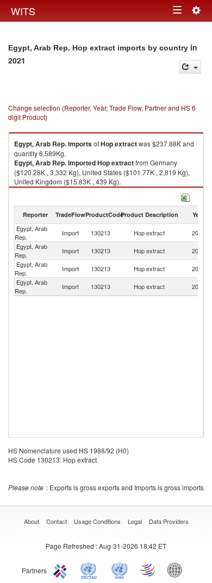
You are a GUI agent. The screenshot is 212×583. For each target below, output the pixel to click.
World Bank (177, 569)
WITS (23, 11)
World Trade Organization (148, 569)
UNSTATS (119, 569)
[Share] (190, 67)
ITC (62, 569)
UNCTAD (91, 569)
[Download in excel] (185, 196)
